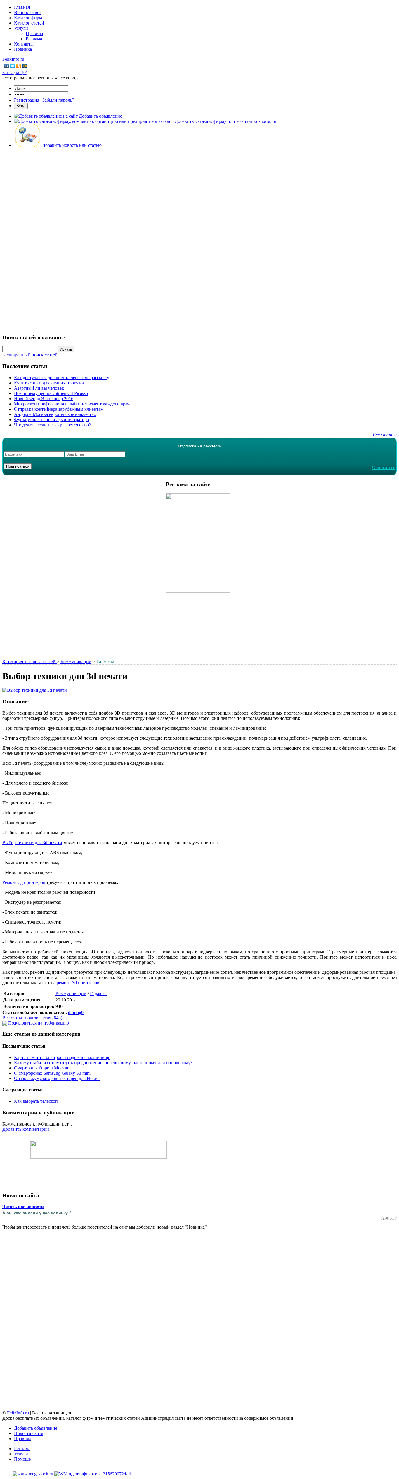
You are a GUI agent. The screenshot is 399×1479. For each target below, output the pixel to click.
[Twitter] (13, 66)
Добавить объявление (35, 1428)
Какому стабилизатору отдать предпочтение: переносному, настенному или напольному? (103, 1062)
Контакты (24, 43)
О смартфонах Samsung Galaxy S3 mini (52, 1073)
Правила (34, 33)
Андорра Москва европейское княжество (55, 414)
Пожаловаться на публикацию (38, 1022)
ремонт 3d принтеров (78, 982)
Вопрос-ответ (27, 12)
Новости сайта (28, 1433)
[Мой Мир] (25, 66)
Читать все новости (23, 1206)
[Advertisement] (199, 240)
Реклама (34, 38)
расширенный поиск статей (30, 354)
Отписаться (383, 467)
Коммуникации (75, 661)
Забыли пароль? (58, 99)
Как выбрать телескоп (36, 1101)
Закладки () (14, 72)
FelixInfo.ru (13, 59)
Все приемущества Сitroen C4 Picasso (51, 393)
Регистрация (26, 99)
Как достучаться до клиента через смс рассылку (61, 377)
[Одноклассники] (19, 66)
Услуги (21, 28)
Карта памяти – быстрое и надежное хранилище (62, 1057)
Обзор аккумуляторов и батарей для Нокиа (57, 1078)
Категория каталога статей (29, 661)
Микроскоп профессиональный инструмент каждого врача (72, 403)
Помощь (22, 1459)
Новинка (23, 49)
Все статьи (385, 434)
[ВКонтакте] (7, 66)
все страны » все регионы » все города (40, 77)
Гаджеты (98, 993)
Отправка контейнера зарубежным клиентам (58, 409)
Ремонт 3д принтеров (23, 882)
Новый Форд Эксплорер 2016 (43, 398)
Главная (22, 7)
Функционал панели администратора (51, 419)
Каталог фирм (28, 17)
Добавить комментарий (25, 1129)
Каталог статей (29, 22)
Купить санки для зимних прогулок (49, 382)
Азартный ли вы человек (39, 388)
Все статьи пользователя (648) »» (35, 1017)
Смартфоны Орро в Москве (41, 1067)
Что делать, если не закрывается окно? (52, 424)
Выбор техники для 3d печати (32, 842)
